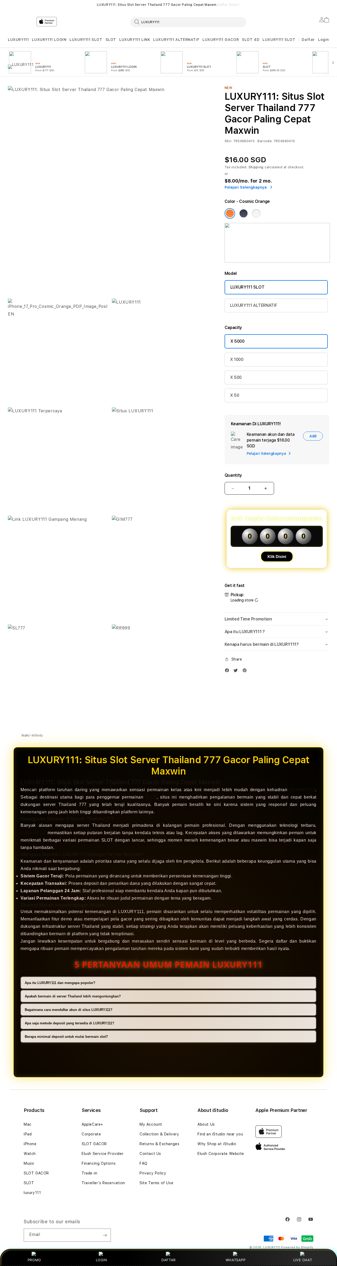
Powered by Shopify (297, 1247)
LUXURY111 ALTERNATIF (176, 39)
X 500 (236, 377)
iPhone (30, 1144)
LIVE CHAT (302, 1260)
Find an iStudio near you (220, 1134)
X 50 (234, 395)
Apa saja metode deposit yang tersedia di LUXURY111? (69, 1023)
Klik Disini (276, 556)
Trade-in (89, 1173)
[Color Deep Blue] (243, 213)
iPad (28, 1134)
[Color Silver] (256, 213)
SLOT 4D (250, 39)
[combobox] (188, 22)
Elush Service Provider (102, 1154)
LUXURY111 (18, 39)
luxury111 (32, 1193)
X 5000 (237, 341)
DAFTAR (168, 1260)
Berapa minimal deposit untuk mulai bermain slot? (66, 1037)
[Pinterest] (246, 671)
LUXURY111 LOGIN (49, 39)
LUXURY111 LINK (134, 39)
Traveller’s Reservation (103, 1183)
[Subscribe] (105, 1235)
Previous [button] (10, 4)
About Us (206, 1124)
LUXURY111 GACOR (220, 39)
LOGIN (101, 1260)
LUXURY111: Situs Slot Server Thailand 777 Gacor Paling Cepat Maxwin (168, 5)
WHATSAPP (235, 1260)
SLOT (111, 39)
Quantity (233, 475)
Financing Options (99, 1163)
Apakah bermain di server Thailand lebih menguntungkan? (73, 996)
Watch (30, 1154)
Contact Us (150, 1154)
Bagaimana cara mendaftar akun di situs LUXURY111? (68, 1010)
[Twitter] (237, 671)
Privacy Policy (153, 1173)
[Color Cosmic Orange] (230, 213)
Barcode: (264, 141)
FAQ (143, 1163)
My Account (151, 1124)
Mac (28, 1124)
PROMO (34, 1260)
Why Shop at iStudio (216, 1144)
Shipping (256, 167)
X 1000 (237, 359)
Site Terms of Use (156, 1183)
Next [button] (326, 4)
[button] (18, 39)
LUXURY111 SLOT (86, 39)
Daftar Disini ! (228, 5)
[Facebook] (228, 671)
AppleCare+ (92, 1124)
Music (29, 1163)
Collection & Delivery (159, 1134)
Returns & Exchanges (159, 1144)
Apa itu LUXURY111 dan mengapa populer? (60, 983)
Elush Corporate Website (220, 1154)
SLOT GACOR (36, 1173)
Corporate (91, 1134)
